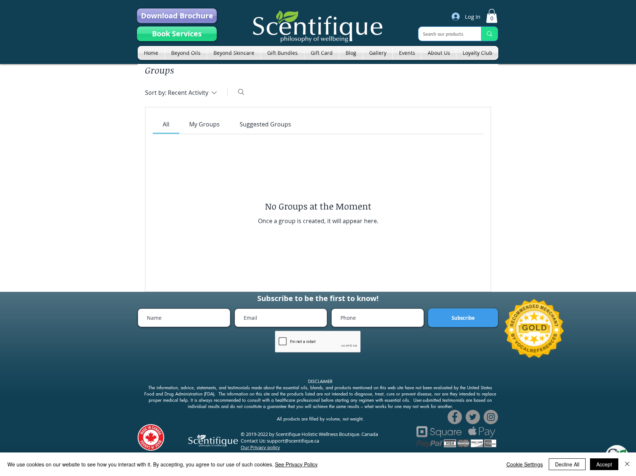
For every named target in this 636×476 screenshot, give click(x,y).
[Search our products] (489, 34)
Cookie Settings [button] (524, 464)
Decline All (567, 464)
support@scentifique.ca (293, 440)
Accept (604, 464)
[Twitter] (473, 417)
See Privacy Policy (296, 464)
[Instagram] (491, 417)
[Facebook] (455, 417)
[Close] (627, 464)
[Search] (241, 91)
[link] (492, 16)
